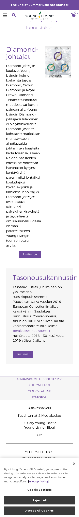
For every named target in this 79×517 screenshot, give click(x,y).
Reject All (39, 500)
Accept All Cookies (39, 510)
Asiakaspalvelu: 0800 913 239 (39, 379)
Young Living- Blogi (39, 427)
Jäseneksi (39, 396)
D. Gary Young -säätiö (40, 423)
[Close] (74, 463)
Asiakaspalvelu (39, 408)
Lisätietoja (30, 254)
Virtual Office (39, 391)
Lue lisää (23, 354)
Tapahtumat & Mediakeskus (39, 415)
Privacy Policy (38, 481)
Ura (39, 435)
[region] (39, 487)
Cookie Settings (39, 489)
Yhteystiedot (39, 385)
